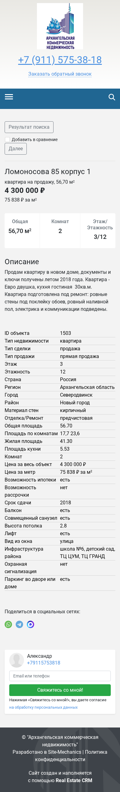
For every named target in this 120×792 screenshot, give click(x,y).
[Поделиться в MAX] (30, 624)
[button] (60, 74)
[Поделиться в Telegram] (19, 624)
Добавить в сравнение (35, 139)
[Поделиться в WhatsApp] (8, 624)
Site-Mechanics (64, 752)
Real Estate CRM (74, 780)
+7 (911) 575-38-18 (60, 60)
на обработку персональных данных (43, 707)
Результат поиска (29, 127)
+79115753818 (43, 663)
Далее (16, 149)
